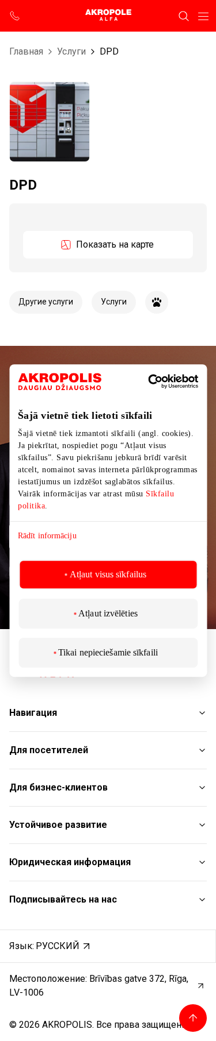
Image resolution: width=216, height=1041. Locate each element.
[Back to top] (193, 1018)
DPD (109, 51)
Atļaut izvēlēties (108, 613)
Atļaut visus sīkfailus (108, 574)
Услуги (71, 51)
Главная (26, 51)
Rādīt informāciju (47, 535)
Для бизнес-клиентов (58, 787)
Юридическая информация (70, 862)
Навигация (33, 712)
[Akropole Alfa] (108, 15)
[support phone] (15, 16)
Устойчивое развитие (58, 824)
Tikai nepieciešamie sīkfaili (108, 652)
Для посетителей (48, 750)
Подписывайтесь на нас (63, 899)
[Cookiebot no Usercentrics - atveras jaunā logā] (166, 381)
